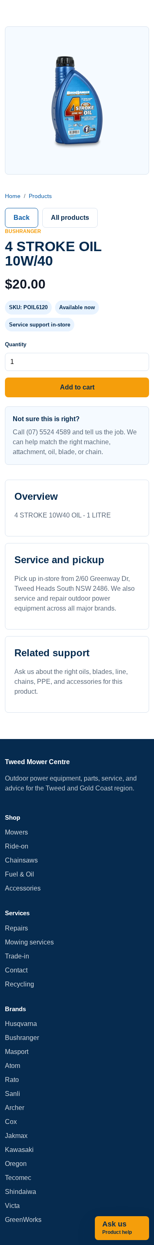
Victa (12, 1205)
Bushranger (22, 1037)
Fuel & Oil (19, 874)
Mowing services (29, 942)
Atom (12, 1065)
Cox (11, 1121)
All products (70, 217)
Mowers (16, 832)
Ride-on (16, 846)
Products (40, 196)
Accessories (23, 888)
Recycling (19, 984)
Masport (16, 1051)
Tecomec (18, 1177)
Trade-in (17, 956)
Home (13, 196)
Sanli (12, 1093)
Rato (12, 1079)
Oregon (16, 1163)
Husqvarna (21, 1023)
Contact (16, 970)
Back (22, 217)
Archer (14, 1107)
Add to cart (77, 387)
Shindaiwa (20, 1191)
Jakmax (16, 1135)
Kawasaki (19, 1149)
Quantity (15, 344)
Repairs (16, 928)
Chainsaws (21, 860)
